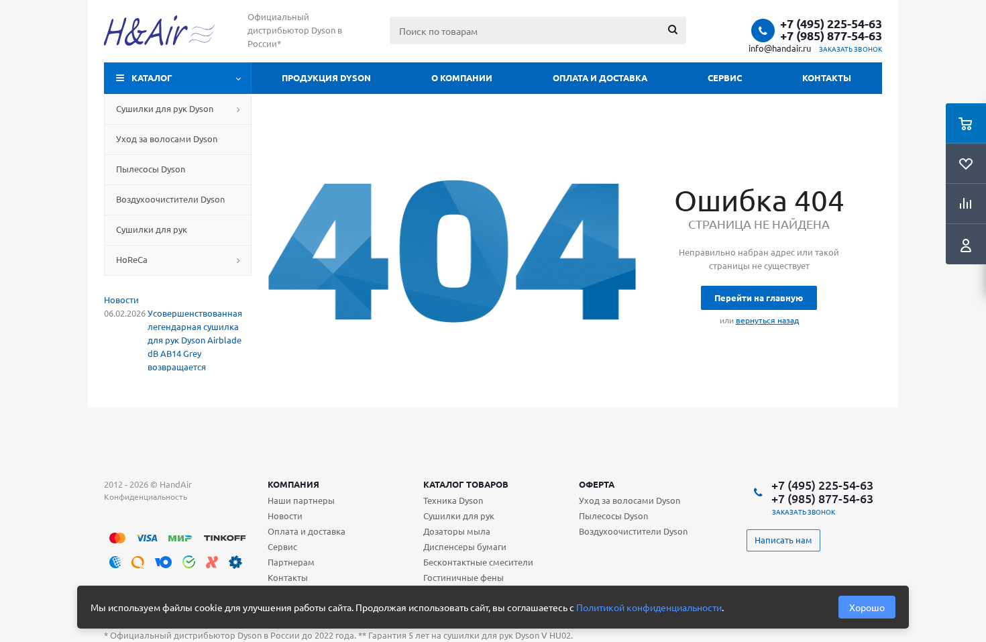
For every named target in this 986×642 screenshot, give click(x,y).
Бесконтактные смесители (478, 562)
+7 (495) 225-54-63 (831, 23)
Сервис (725, 77)
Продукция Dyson (326, 77)
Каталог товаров (465, 484)
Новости (121, 299)
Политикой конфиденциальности (649, 607)
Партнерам (291, 562)
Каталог (151, 77)
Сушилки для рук (458, 515)
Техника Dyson (453, 500)
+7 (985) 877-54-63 (831, 36)
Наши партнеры (301, 500)
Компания (293, 484)
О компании (461, 77)
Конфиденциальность (145, 496)
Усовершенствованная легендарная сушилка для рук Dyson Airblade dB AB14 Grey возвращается (195, 339)
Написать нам (783, 539)
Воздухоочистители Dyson (633, 531)
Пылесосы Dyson (613, 515)
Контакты (826, 77)
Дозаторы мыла (456, 531)
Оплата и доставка (600, 77)
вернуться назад (767, 320)
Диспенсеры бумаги (464, 546)
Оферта (596, 484)
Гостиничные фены (463, 577)
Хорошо (867, 607)
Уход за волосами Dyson (629, 500)
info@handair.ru (780, 48)
